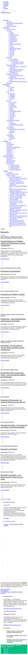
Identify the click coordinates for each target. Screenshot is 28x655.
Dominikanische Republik (16, 125)
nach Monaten (13, 59)
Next (9, 499)
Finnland (12, 104)
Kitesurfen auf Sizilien (9, 449)
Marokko (12, 90)
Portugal (12, 114)
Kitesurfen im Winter (18, 63)
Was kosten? (10, 163)
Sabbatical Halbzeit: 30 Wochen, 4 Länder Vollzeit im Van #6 (18, 192)
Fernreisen (9, 145)
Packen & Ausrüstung (12, 74)
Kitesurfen (6, 27)
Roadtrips (9, 150)
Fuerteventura (13, 39)
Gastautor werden (12, 26)
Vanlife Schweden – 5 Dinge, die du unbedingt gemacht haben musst (15, 631)
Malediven (12, 95)
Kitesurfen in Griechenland (10, 271)
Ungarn (12, 119)
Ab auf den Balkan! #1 (15, 177)
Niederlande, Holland (15, 48)
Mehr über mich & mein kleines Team (12, 608)
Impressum (18, 645)
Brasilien (12, 33)
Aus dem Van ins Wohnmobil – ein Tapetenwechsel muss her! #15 (18, 225)
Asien (8, 92)
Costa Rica (13, 123)
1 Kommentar (4, 248)
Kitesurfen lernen (11, 65)
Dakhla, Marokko (14, 35)
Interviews (9, 83)
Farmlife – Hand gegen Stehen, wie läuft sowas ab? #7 (18, 195)
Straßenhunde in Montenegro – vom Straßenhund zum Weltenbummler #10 (18, 207)
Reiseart (6, 141)
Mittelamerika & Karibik (13, 120)
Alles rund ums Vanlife (13, 174)
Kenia (11, 45)
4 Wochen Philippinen (15, 169)
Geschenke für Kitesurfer (16, 75)
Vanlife (5, 171)
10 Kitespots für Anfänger (17, 69)
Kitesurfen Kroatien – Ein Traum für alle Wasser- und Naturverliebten (14, 426)
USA (11, 133)
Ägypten (12, 87)
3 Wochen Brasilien (15, 166)
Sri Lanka (12, 54)
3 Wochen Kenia (14, 168)
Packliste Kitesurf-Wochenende (18, 81)
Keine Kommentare (5, 274)
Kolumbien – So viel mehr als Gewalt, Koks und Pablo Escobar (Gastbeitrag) (12, 347)
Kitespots (9, 30)
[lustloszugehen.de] (5, 12)
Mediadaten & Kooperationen (15, 23)
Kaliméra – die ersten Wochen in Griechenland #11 (18, 210)
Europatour (10, 172)
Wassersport (10, 154)
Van (22, 238)
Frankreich (12, 105)
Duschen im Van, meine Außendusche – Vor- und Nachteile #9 (16, 202)
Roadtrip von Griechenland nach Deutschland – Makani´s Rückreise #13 (18, 217)
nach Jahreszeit (14, 60)
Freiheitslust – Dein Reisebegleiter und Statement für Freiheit (13, 320)
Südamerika (10, 135)
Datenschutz (3, 646)
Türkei (11, 56)
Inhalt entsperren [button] (4, 590)
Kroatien (12, 47)
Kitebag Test (13, 77)
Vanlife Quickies (11, 175)
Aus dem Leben (11, 157)
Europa (9, 101)
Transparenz (10, 24)
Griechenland (13, 41)
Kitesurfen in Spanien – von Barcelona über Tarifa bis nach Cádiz (12, 477)
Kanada (12, 132)
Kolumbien (12, 138)
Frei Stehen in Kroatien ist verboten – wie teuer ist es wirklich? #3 (17, 183)
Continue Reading (5, 258)
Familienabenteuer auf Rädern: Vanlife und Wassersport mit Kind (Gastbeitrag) (13, 243)
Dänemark (12, 36)
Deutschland (13, 38)
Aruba (11, 32)
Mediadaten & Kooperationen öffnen (12, 625)
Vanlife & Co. (10, 151)
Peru (11, 139)
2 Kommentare (4, 352)
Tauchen (8, 342)
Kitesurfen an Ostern (18, 62)
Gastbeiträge (13, 236)
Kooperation (10, 646)
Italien (11, 42)
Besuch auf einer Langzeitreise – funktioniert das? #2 (18, 179)
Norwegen (12, 113)
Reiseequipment (11, 160)
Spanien (12, 53)
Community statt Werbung (10, 611)
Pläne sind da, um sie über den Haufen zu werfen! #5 (18, 189)
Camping (9, 142)
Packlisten (9, 159)
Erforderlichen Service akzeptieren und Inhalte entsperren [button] (11, 592)
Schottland (13, 116)
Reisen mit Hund (11, 148)
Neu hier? (6, 20)
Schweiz (12, 51)
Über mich (9, 21)
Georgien (12, 93)
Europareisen (10, 144)
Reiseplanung (10, 162)
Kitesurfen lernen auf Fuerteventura (15, 71)
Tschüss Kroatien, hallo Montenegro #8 (16, 198)
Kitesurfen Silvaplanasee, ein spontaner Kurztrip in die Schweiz (13, 401)
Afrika (8, 86)
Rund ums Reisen (8, 156)
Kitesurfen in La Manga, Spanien (13, 294)
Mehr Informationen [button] (5, 589)
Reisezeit (9, 57)
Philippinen (12, 50)
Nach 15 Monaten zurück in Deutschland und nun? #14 (17, 221)
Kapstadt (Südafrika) (15, 44)
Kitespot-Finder (11, 29)
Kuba (11, 126)
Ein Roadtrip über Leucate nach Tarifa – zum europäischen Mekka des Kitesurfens (13, 375)
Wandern (9, 153)
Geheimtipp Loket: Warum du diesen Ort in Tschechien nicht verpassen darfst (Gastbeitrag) (17, 641)
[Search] (1, 11)
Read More (6, 518)
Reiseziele (6, 84)
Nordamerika (10, 128)
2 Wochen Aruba (14, 165)
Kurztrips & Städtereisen (13, 147)
